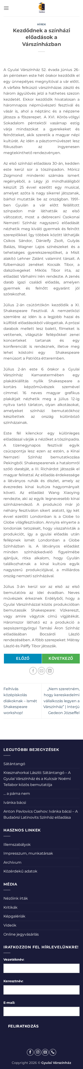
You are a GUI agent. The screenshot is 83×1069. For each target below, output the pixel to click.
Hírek (41, 24)
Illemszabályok (17, 844)
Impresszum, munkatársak (28, 853)
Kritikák (10, 907)
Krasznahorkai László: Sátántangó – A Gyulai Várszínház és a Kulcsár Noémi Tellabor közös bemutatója (37, 778)
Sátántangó (14, 764)
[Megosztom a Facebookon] (33, 671)
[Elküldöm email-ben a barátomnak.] (41, 671)
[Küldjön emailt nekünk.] (45, 1052)
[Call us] (52, 1052)
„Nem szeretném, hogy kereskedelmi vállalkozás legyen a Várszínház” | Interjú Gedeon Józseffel (61, 701)
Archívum (12, 862)
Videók (9, 925)
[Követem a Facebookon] (30, 1052)
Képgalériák (14, 916)
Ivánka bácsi (14, 802)
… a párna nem (16, 793)
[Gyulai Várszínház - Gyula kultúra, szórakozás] (41, 8)
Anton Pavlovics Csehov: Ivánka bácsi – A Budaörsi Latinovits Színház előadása (40, 814)
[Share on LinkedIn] (50, 671)
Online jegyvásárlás (21, 934)
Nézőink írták (15, 898)
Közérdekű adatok (20, 871)
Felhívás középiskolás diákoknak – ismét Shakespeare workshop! (20, 701)
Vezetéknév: (13, 959)
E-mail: (9, 1003)
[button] (6, 8)
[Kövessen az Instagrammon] (37, 1052)
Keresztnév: (13, 981)
